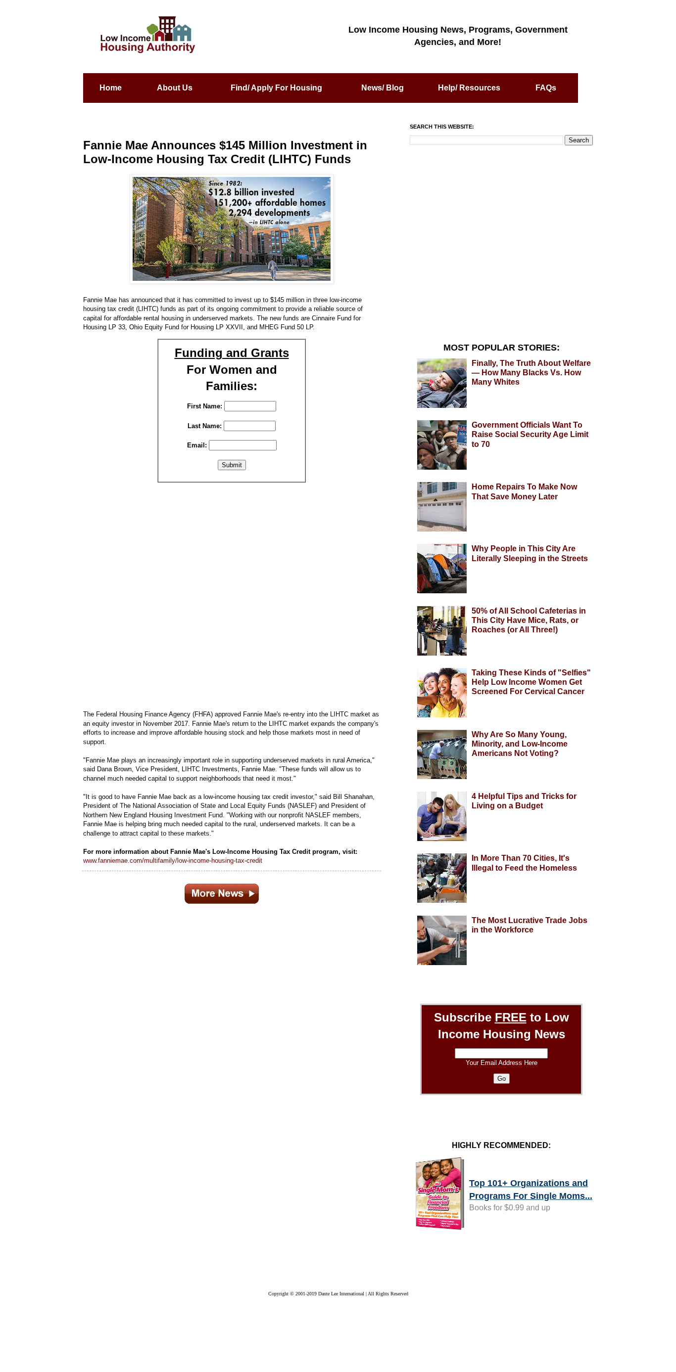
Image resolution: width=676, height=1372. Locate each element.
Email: (197, 445)
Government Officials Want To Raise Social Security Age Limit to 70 (530, 434)
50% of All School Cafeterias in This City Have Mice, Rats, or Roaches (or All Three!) (529, 620)
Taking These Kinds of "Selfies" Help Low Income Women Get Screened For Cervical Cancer (531, 682)
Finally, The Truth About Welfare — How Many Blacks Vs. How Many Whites (531, 372)
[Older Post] (221, 891)
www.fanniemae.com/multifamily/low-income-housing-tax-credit (172, 860)
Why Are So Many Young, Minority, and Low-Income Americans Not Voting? (520, 743)
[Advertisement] (231, 595)
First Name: (204, 406)
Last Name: (205, 426)
